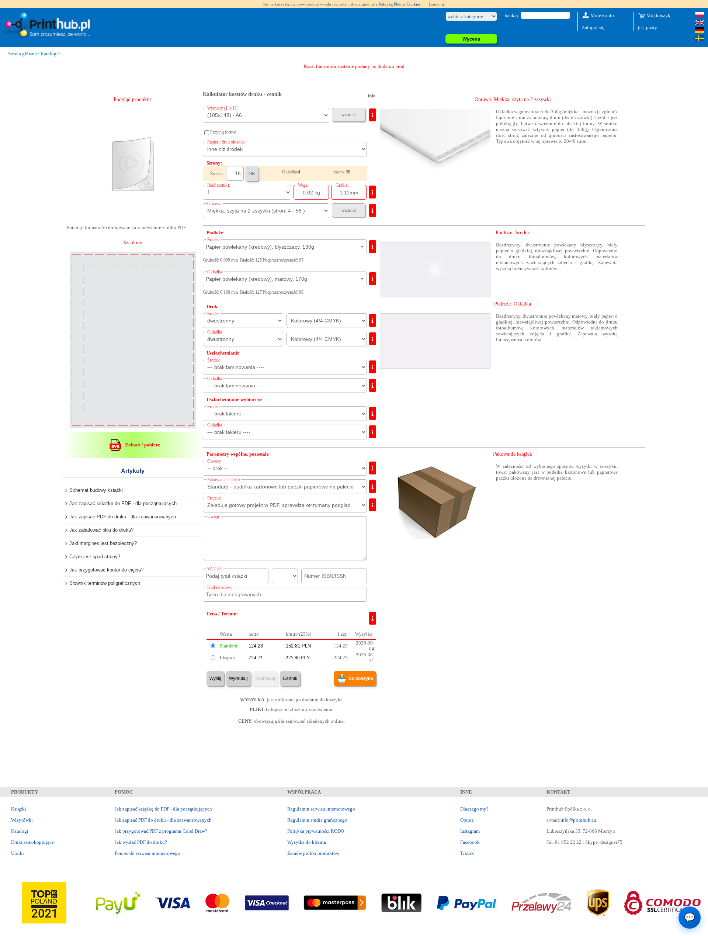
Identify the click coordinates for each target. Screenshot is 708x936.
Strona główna (22, 53)
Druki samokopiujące (32, 842)
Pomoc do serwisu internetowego (147, 853)
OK (252, 173)
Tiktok (467, 853)
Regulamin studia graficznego (317, 820)
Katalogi (49, 53)
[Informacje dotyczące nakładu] (372, 192)
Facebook (470, 842)
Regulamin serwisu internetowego (321, 809)
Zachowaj (265, 678)
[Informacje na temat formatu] (372, 114)
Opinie (467, 820)
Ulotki (17, 853)
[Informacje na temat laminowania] (372, 366)
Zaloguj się (593, 27)
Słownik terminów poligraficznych (104, 583)
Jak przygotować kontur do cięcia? (106, 570)
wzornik (348, 114)
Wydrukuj (238, 678)
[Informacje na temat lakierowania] (372, 413)
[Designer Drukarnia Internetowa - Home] (49, 25)
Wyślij (215, 678)
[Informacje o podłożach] (372, 246)
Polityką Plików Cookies (399, 4)
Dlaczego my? (474, 809)
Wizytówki (22, 820)
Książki (18, 809)
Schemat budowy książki (96, 490)
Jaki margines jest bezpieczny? (103, 543)
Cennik (290, 678)
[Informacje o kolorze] (372, 320)
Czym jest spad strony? (94, 556)
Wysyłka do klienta (306, 842)
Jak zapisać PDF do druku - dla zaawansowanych (122, 516)
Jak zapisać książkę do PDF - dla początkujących (123, 503)
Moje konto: (602, 15)
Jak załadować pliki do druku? (101, 530)
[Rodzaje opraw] (372, 210)
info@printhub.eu (578, 820)
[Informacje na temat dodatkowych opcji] (372, 468)
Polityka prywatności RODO (315, 831)
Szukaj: (512, 15)
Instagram (470, 831)
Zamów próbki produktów (313, 853)
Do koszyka (360, 678)
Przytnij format (223, 132)
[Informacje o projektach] (372, 504)
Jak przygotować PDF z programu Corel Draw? (161, 831)
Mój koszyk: (658, 15)
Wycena (471, 39)
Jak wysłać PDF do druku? (141, 842)
